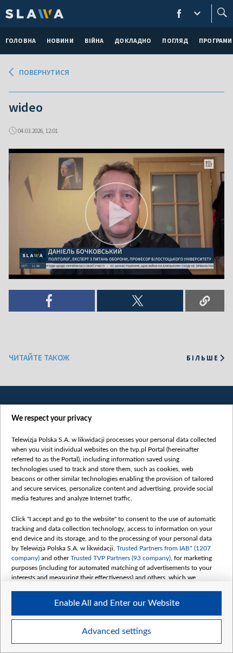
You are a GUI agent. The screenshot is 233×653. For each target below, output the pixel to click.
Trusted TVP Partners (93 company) (120, 558)
